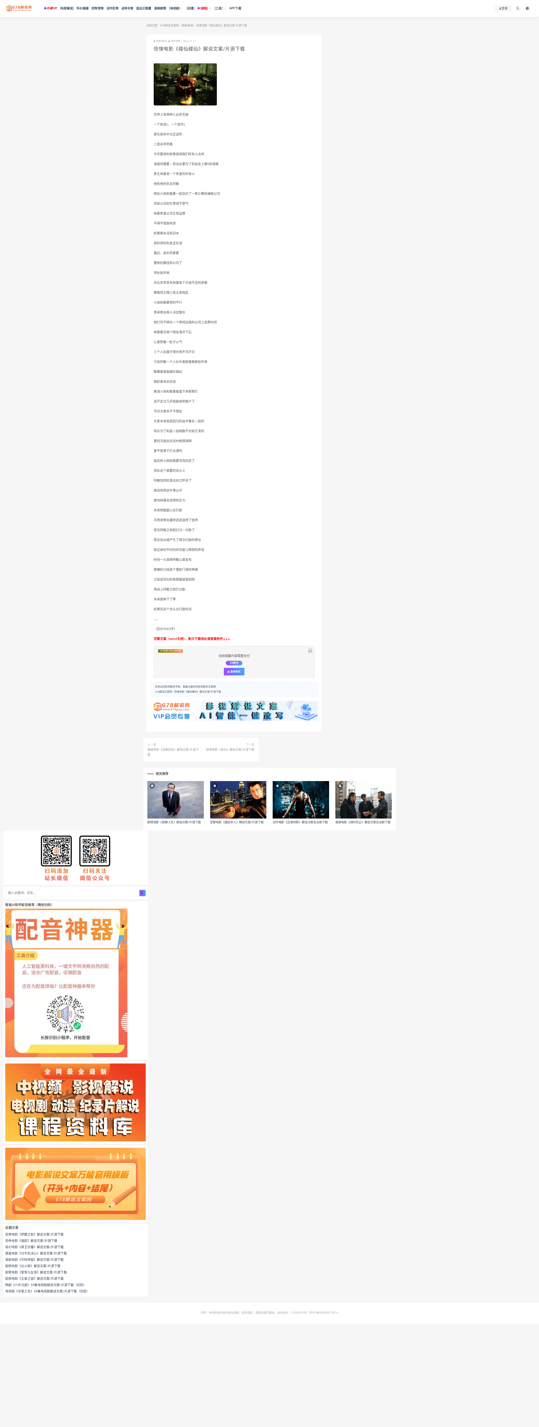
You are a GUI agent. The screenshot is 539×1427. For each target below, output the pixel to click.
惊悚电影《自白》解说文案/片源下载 (230, 749)
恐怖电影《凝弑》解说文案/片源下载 (31, 1240)
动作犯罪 (113, 8)
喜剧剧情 (160, 8)
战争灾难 (127, 8)
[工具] (219, 8)
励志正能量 (143, 8)
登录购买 (235, 671)
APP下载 (235, 8)
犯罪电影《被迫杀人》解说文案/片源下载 (237, 822)
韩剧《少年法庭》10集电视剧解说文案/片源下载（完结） (45, 1285)
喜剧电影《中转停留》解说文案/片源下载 (34, 1259)
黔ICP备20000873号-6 (324, 1312)
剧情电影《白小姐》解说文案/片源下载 (32, 1266)
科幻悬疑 (83, 8)
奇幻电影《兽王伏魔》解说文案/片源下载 (34, 1247)
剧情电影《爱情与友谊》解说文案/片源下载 (36, 1272)
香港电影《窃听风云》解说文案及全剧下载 (363, 822)
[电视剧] (174, 8)
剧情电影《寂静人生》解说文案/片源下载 (174, 822)
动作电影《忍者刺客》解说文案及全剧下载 (300, 822)
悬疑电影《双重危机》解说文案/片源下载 (173, 752)
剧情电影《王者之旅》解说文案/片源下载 (34, 1278)
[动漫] (191, 8)
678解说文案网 (169, 25)
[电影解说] (67, 8)
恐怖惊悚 (98, 8)
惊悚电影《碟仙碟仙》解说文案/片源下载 (197, 692)
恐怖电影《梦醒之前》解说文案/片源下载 (34, 1234)
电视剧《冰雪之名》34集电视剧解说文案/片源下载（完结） (47, 1291)
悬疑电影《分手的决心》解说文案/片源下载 (36, 1253)
